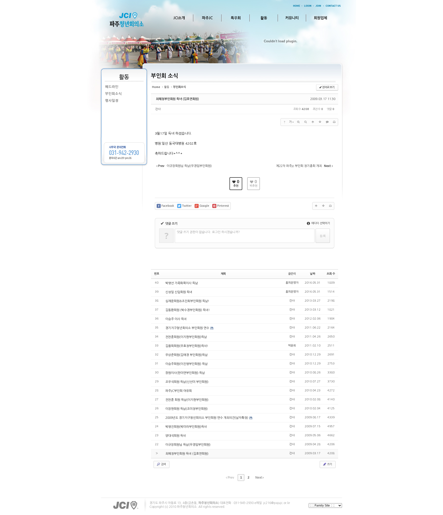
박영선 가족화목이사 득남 (181, 283)
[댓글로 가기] (327, 122)
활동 (263, 18)
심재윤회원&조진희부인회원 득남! (187, 301)
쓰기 (329, 464)
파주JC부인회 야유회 (178, 390)
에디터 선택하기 (320, 223)
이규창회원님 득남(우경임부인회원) (187, 444)
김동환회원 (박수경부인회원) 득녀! (187, 310)
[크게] (298, 122)
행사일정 (111, 100)
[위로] (312, 122)
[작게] (305, 122)
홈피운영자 (292, 282)
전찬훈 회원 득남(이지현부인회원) (186, 399)
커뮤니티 (292, 18)
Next (259, 477)
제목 (223, 273)
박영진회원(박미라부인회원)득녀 (186, 426)
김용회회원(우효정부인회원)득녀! (186, 346)
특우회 (236, 18)
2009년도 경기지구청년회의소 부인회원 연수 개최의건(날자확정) (207, 417)
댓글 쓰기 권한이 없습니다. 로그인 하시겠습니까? (208, 232)
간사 (157, 109)
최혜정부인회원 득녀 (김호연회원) (177, 99)
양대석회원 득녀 (175, 435)
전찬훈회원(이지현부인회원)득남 (186, 337)
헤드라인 (111, 86)
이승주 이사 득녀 (176, 319)
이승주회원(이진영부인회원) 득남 (186, 363)
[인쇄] (334, 122)
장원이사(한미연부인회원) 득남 (185, 372)
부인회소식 (113, 93)
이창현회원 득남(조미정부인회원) (186, 408)
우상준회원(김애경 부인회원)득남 (186, 354)
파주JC (207, 18)
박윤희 (292, 345)
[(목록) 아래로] (320, 122)
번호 (156, 273)
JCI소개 (179, 18)
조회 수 (331, 273)
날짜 (312, 273)
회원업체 (320, 18)
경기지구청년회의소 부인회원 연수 (187, 328)
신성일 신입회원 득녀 (178, 292)
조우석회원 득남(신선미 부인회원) (186, 381)
